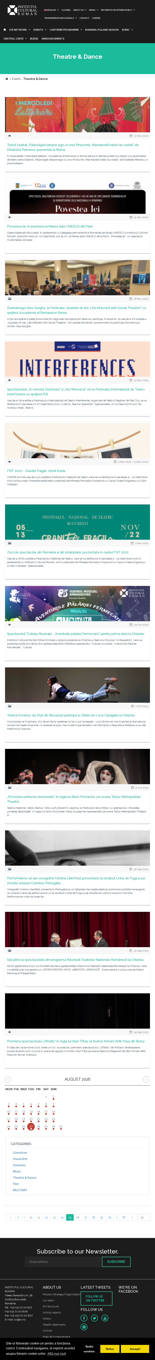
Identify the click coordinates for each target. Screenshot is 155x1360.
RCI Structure (51, 1306)
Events (38, 29)
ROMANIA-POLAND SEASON (102, 29)
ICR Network (18, 29)
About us (78, 10)
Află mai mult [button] (56, 1353)
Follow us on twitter (95, 1298)
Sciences (19, 1165)
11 (39, 1217)
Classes (66, 10)
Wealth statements (54, 1324)
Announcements (53, 38)
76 (123, 1217)
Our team (48, 1300)
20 (109, 1217)
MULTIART (20, 1190)
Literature (20, 1152)
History (47, 1318)
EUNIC (126, 29)
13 (54, 1217)
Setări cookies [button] (89, 1349)
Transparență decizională (59, 18)
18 (93, 1217)
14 (62, 1217)
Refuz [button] (110, 1349)
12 (46, 1217)
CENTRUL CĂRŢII (13, 38)
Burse (34, 38)
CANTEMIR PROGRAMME (64, 29)
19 (101, 1217)
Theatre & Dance (24, 1177)
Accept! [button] (135, 1349)
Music (17, 1171)
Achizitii (47, 1330)
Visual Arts (20, 1159)
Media (92, 10)
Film (16, 1184)
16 (77, 1217)
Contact (84, 18)
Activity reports (52, 1312)
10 (30, 1217)
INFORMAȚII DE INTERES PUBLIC (116, 10)
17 (85, 1217)
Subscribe (116, 1262)
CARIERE (96, 18)
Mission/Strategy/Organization (61, 1294)
